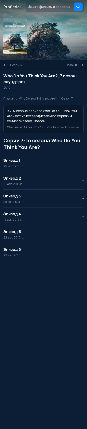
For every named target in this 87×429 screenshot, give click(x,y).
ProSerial (13, 7)
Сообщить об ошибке (63, 127)
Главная (9, 98)
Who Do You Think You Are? (38, 98)
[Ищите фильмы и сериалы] (78, 7)
